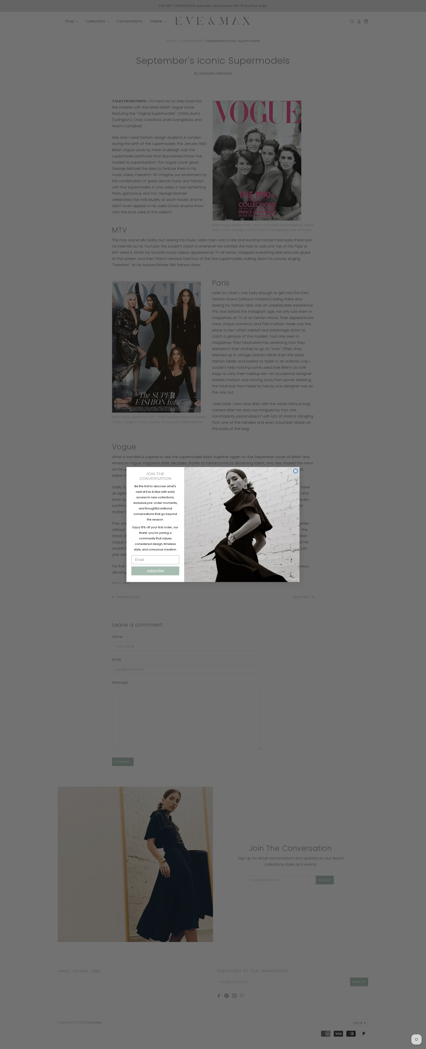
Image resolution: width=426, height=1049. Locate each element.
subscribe (155, 571)
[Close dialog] (295, 471)
